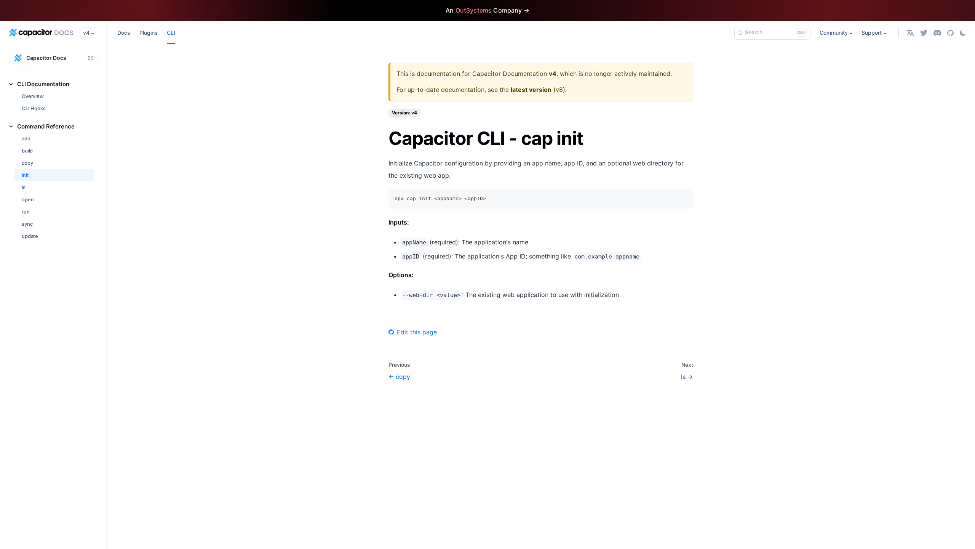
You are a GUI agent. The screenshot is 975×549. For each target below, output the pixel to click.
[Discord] (937, 32)
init (25, 175)
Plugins (148, 32)
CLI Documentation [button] (43, 84)
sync (27, 224)
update (30, 236)
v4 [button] (86, 32)
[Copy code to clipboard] (684, 198)
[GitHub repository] (950, 32)
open (28, 199)
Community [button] (834, 32)
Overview (33, 96)
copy (27, 163)
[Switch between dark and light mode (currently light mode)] (963, 33)
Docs (123, 32)
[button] (910, 32)
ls (24, 187)
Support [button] (872, 32)
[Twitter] (923, 32)
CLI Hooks (34, 108)
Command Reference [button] (45, 126)
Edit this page (417, 332)
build (27, 151)
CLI (171, 32)
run (26, 212)
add (26, 138)
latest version (531, 89)
